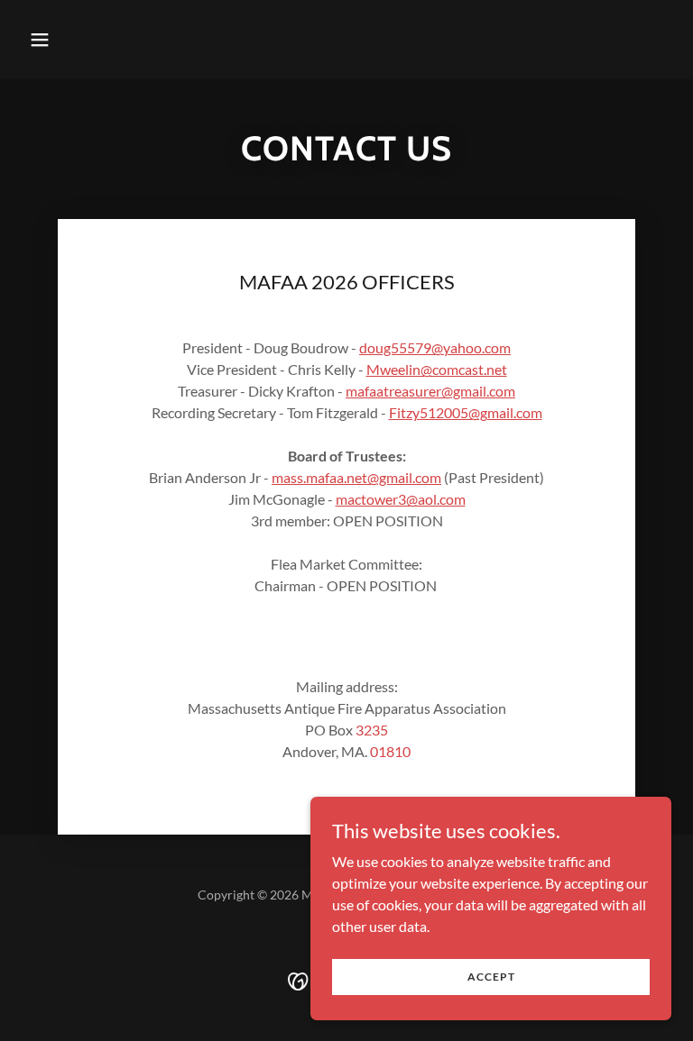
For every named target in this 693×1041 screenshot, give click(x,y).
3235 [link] (372, 729)
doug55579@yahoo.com (435, 347)
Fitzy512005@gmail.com (465, 412)
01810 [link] (390, 751)
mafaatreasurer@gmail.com (430, 390)
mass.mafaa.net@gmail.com (356, 477)
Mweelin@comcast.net (436, 369)
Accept (491, 976)
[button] (96, 40)
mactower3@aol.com (401, 498)
